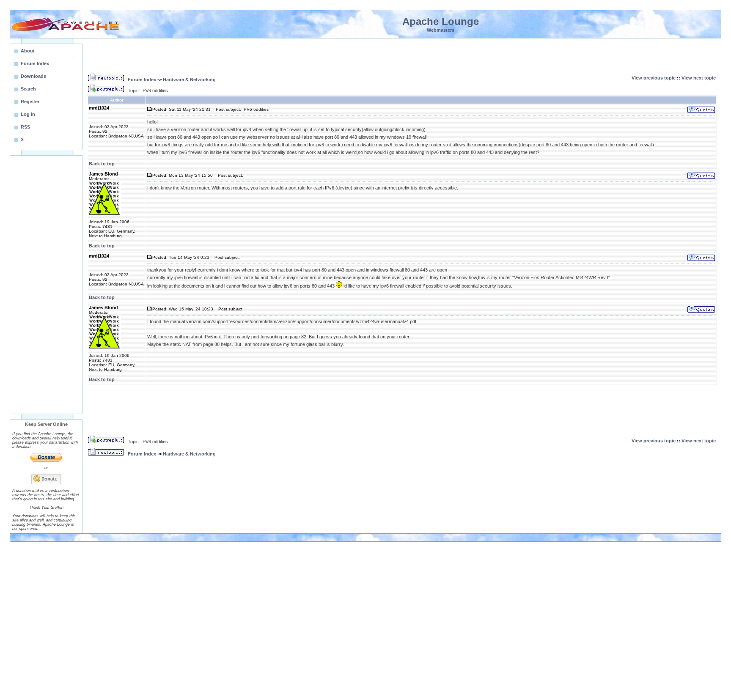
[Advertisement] (46, 285)
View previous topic (654, 77)
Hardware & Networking (189, 79)
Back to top (102, 163)
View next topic (699, 77)
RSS (25, 126)
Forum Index (142, 79)
